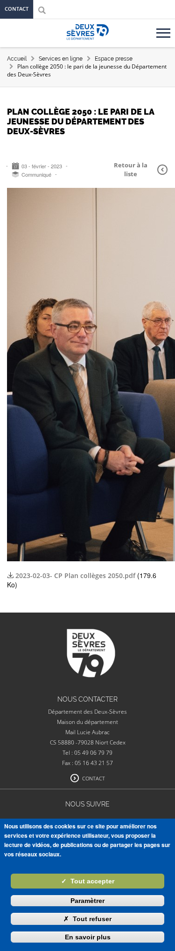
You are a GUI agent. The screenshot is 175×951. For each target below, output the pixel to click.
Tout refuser (87, 919)
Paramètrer (87, 900)
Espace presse (114, 58)
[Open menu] (164, 29)
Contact (16, 8)
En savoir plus (88, 937)
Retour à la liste (130, 169)
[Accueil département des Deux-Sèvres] (88, 42)
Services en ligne (61, 58)
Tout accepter (87, 881)
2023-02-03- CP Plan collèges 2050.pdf (75, 575)
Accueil (17, 58)
